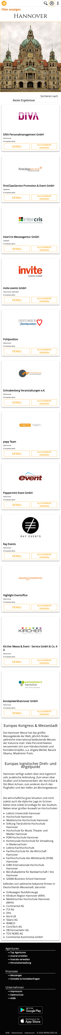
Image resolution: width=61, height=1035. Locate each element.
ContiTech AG (14, 926)
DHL (8, 913)
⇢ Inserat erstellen (18, 955)
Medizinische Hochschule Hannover (27, 820)
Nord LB (11, 916)
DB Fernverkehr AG (17, 930)
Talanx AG (12, 919)
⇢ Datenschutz (15, 994)
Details (16, 146)
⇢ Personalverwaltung (19, 962)
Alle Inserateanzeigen (44, 146)
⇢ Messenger (15, 975)
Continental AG (15, 906)
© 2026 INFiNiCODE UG (47, 1032)
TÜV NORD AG (14, 933)
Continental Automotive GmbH (24, 937)
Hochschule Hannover (19, 816)
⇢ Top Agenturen (17, 952)
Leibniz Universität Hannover (23, 813)
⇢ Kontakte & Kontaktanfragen (24, 978)
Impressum (30, 1032)
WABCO (10, 923)
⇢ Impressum (15, 991)
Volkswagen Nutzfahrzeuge (22, 892)
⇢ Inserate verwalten (19, 959)
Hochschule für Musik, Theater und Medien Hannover (27, 832)
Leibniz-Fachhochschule (20, 847)
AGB (7, 1032)
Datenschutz (17, 1032)
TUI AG (10, 909)
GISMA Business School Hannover (26, 878)
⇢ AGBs (12, 998)
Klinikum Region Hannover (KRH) (25, 895)
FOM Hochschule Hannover (22, 837)
